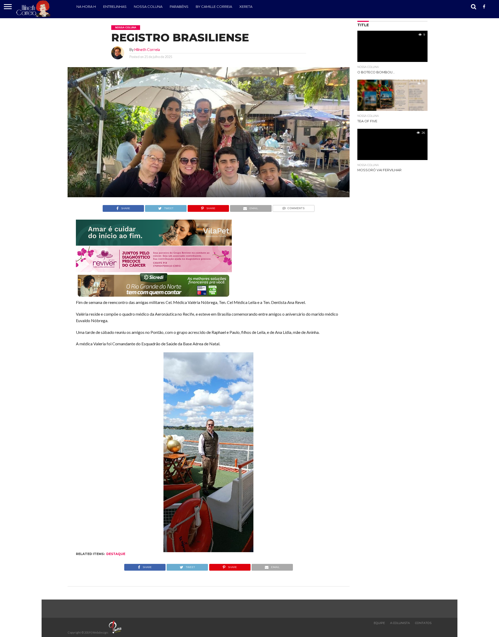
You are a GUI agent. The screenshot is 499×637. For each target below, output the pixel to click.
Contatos (423, 623)
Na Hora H (86, 6)
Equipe (379, 623)
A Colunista (400, 623)
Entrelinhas (115, 6)
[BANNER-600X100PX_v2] (154, 270)
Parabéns (179, 6)
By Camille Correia (214, 6)
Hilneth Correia (147, 49)
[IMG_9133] (154, 243)
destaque (115, 554)
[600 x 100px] (154, 297)
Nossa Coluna (148, 6)
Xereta (245, 6)
